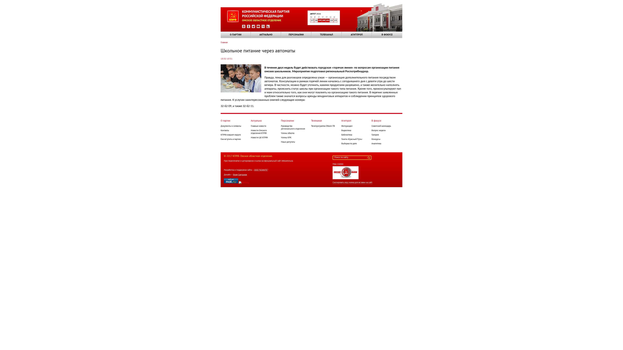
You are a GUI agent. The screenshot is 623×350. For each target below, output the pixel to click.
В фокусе (387, 35)
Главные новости (258, 126)
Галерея (375, 135)
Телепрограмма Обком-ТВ (323, 126)
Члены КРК (286, 138)
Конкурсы (376, 139)
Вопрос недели (379, 131)
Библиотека (346, 135)
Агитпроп (357, 35)
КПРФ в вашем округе (231, 135)
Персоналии (296, 35)
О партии (235, 35)
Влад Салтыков (240, 175)
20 (324, 21)
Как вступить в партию (231, 139)
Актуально (265, 35)
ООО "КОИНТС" (261, 170)
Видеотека (346, 131)
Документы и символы (231, 126)
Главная (224, 43)
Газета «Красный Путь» (351, 139)
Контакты (225, 131)
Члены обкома (287, 133)
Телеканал (326, 35)
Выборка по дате (349, 144)
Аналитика (376, 144)
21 (327, 21)
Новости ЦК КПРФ (259, 138)
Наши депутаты (288, 142)
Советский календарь (381, 126)
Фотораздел (347, 126)
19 (320, 21)
